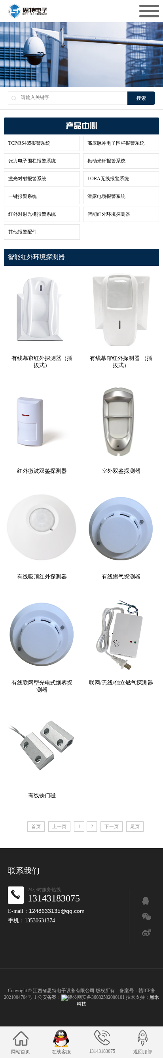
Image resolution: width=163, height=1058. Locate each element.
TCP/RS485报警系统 (29, 143)
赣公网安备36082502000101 (96, 997)
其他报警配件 (22, 232)
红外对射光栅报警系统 (32, 214)
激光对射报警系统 (27, 178)
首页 (36, 826)
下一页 (111, 826)
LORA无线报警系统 (108, 178)
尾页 (135, 826)
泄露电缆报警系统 (106, 196)
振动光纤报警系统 (106, 161)
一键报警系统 (22, 196)
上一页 (59, 826)
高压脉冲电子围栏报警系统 (115, 143)
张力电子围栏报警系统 (32, 161)
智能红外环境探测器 (108, 214)
